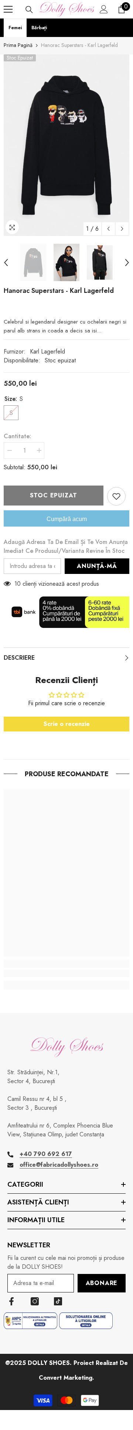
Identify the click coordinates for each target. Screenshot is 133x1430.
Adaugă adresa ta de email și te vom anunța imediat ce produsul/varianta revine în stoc (66, 546)
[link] (66, 973)
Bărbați (39, 27)
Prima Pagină (18, 45)
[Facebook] (11, 1301)
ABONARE (102, 1283)
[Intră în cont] (104, 9)
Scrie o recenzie (67, 724)
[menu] (8, 9)
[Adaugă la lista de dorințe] (116, 496)
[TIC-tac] (58, 1301)
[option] (66, 145)
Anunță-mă (97, 566)
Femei (15, 27)
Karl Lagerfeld (47, 351)
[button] (108, 228)
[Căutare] (29, 9)
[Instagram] (35, 1301)
